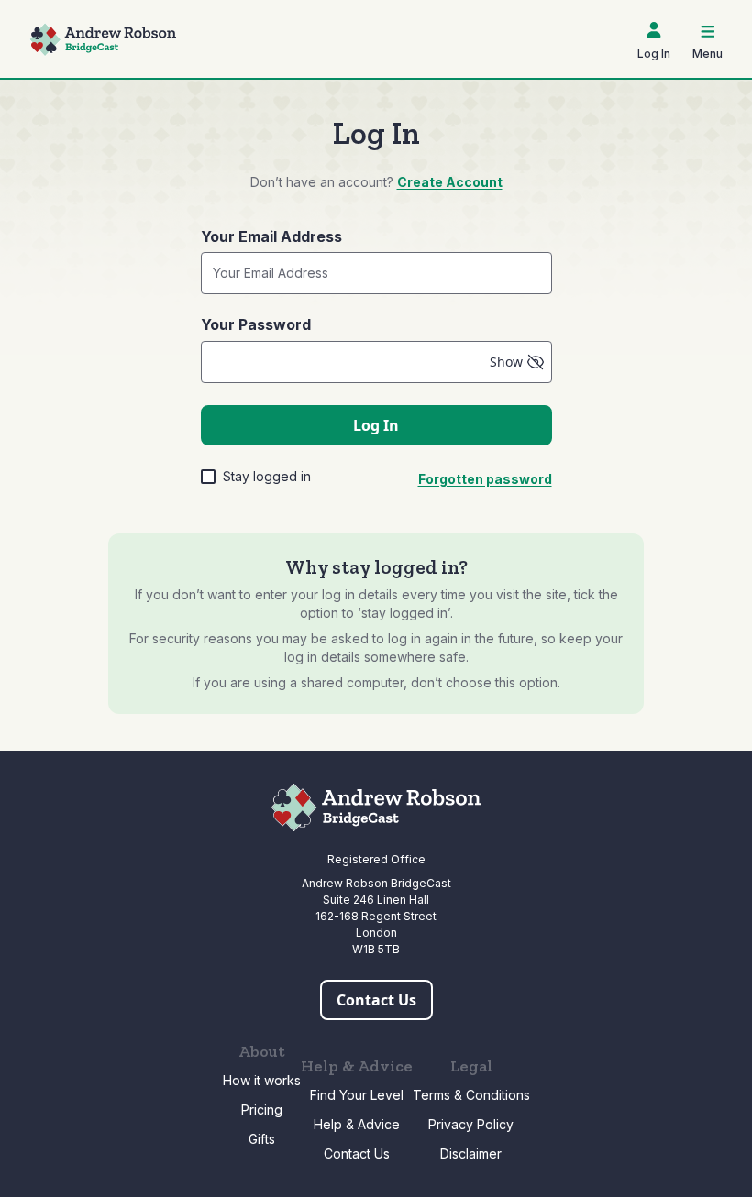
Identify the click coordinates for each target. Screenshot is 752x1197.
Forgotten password (485, 479)
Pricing (261, 1109)
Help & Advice (357, 1124)
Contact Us (357, 1153)
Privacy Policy (471, 1124)
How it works (262, 1080)
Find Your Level (357, 1095)
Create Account (450, 182)
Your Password (256, 324)
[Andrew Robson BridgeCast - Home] (102, 40)
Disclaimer (471, 1153)
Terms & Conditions (471, 1095)
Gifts (262, 1139)
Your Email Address (271, 236)
